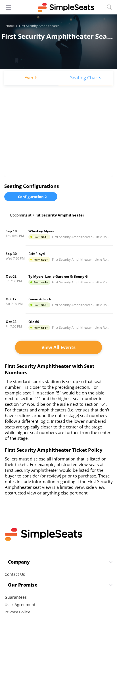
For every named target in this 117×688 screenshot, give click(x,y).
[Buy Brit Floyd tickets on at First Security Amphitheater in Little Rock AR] (58, 257)
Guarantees (16, 597)
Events (31, 78)
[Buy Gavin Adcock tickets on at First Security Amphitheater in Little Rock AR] (58, 302)
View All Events (58, 347)
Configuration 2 (32, 196)
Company (19, 562)
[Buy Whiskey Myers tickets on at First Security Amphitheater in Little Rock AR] (58, 234)
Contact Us (15, 574)
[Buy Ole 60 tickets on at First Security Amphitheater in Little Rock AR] (58, 325)
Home (10, 26)
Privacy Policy (17, 612)
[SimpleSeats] (58, 8)
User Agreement (20, 604)
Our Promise (22, 585)
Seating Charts (85, 78)
